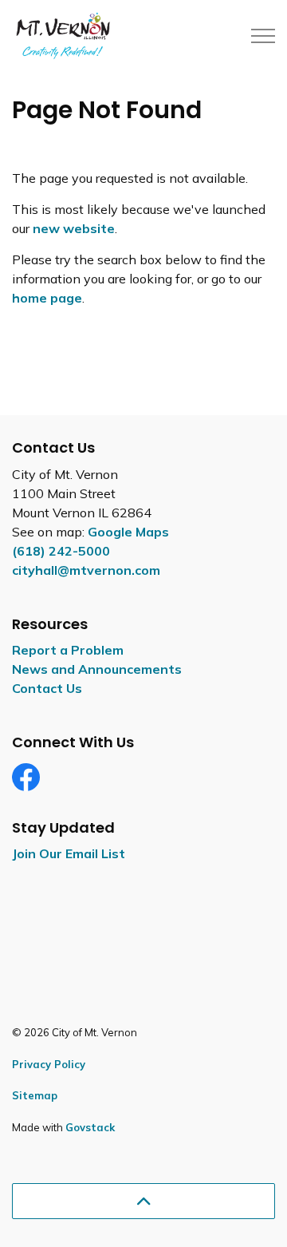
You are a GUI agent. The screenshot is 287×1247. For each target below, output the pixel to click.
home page (47, 298)
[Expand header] (263, 36)
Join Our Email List (68, 853)
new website (74, 228)
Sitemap (34, 1095)
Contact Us (47, 688)
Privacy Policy (48, 1064)
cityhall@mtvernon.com (86, 570)
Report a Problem (68, 650)
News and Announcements (97, 669)
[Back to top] (143, 1201)
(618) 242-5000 (61, 551)
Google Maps (128, 532)
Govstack (90, 1127)
